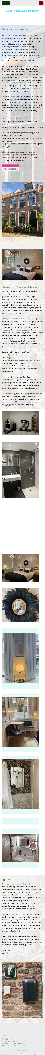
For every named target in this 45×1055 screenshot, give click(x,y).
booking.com (30, 155)
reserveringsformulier (13, 155)
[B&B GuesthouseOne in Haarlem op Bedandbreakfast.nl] (10, 168)
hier (17, 58)
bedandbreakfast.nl (12, 157)
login (22, 1052)
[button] (41, 3)
